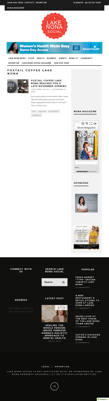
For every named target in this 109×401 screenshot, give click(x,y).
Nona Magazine (15, 8)
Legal (46, 367)
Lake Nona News (17, 58)
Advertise (41, 3)
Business (51, 58)
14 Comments (83, 308)
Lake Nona (42, 111)
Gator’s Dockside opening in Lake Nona (88, 337)
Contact (29, 3)
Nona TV (73, 58)
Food (31, 58)
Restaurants (54, 111)
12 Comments (83, 327)
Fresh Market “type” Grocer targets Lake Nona (85, 281)
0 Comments (36, 115)
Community (86, 58)
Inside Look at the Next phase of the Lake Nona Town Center (88, 320)
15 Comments (83, 287)
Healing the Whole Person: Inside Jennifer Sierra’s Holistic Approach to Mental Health (54, 331)
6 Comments (82, 343)
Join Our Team (15, 3)
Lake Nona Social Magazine (36, 63)
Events (62, 58)
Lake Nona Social (40, 89)
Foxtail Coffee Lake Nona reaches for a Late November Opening (49, 83)
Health (40, 58)
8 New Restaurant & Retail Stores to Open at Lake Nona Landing (88, 300)
